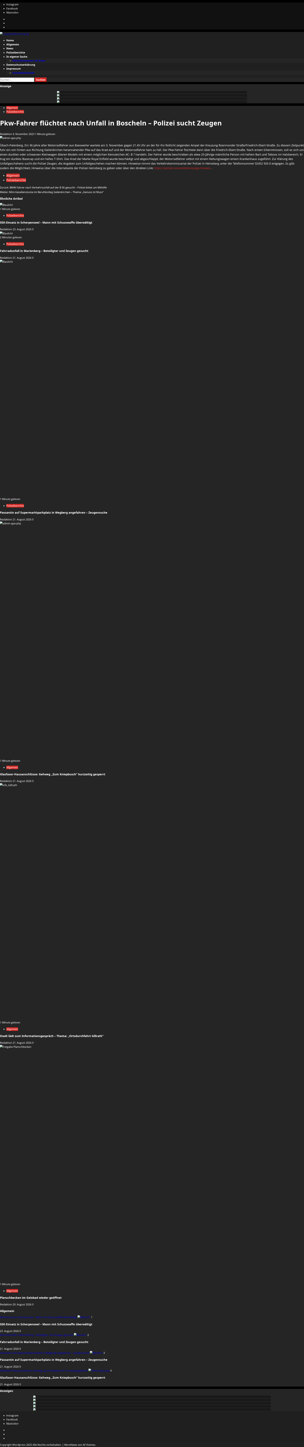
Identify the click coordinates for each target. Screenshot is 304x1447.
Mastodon (12, 12)
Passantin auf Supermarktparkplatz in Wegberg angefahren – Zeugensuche (53, 512)
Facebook (12, 8)
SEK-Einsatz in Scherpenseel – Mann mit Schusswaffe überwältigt (46, 222)
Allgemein (12, 44)
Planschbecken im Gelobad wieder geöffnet (31, 1298)
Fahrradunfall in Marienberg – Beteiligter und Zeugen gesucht (44, 251)
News (9, 48)
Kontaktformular (24, 73)
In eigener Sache (16, 56)
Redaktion (6, 134)
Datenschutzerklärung (20, 64)
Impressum (13, 68)
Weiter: (52, 192)
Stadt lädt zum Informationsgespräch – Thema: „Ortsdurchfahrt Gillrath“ (52, 1036)
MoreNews (70, 1445)
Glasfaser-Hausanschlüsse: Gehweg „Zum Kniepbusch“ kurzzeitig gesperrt (52, 774)
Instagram (12, 4)
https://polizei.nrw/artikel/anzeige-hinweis (182, 168)
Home (10, 40)
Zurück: (53, 187)
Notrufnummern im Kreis (29, 60)
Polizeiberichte (15, 52)
